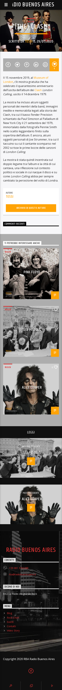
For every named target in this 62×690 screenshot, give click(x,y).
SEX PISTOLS (32, 330)
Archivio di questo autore (31, 208)
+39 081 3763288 (18, 568)
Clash (38, 90)
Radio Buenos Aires (31, 4)
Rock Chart (13, 617)
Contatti (11, 626)
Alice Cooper (32, 388)
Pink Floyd (32, 272)
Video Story (13, 630)
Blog (9, 613)
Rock (31, 21)
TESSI (29, 41)
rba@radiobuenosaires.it (22, 574)
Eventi (10, 622)
